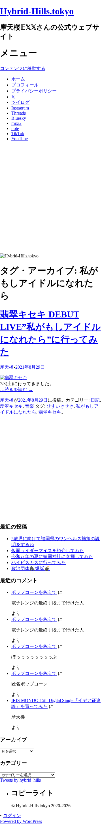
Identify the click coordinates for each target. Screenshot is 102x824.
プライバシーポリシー (34, 90)
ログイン (12, 815)
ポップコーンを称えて (34, 592)
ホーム (18, 79)
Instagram (20, 108)
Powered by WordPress (21, 821)
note (15, 128)
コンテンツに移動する (22, 68)
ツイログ (20, 102)
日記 (95, 400)
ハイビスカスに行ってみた (38, 562)
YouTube (19, 138)
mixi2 (16, 123)
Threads (18, 113)
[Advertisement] (51, 199)
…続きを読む (16, 389)
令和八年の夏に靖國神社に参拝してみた (52, 556)
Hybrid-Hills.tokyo (37, 11)
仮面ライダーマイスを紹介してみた (47, 550)
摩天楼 (7, 367)
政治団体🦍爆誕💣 (30, 568)
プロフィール (25, 84)
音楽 (29, 406)
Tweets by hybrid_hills (20, 780)
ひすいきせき (60, 406)
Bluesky (18, 118)
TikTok (17, 133)
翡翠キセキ (11, 406)
